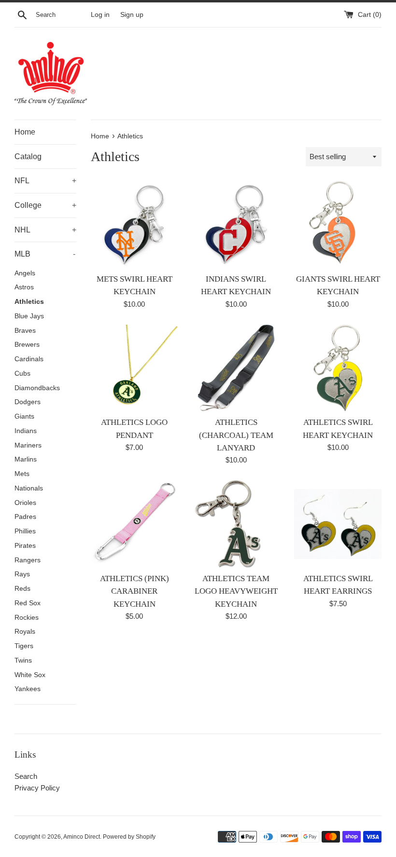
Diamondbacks (37, 388)
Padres (25, 516)
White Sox (29, 675)
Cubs (22, 373)
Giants (24, 416)
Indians (25, 431)
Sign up (131, 14)
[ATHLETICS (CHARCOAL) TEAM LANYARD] (236, 368)
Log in (100, 14)
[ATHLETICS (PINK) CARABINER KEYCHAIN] (134, 524)
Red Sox (27, 603)
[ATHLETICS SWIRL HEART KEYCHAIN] (338, 368)
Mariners (28, 445)
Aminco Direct (81, 836)
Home (24, 132)
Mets (21, 473)
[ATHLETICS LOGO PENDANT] (134, 368)
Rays (22, 574)
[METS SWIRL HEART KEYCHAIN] (134, 224)
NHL (45, 230)
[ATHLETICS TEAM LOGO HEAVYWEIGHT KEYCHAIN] (236, 524)
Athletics (29, 301)
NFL (45, 181)
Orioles (25, 502)
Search (25, 776)
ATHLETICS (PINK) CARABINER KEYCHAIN (134, 591)
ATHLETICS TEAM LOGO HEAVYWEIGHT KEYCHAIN (236, 591)
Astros (24, 287)
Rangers (27, 560)
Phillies (25, 531)
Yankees (27, 689)
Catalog (28, 156)
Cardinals (28, 359)
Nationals (28, 488)
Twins (23, 660)
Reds (22, 588)
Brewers (27, 344)
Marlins (25, 459)
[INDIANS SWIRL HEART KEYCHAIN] (236, 224)
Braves (25, 330)
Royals (24, 631)
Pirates (25, 545)
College (45, 205)
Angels (24, 273)
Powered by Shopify (129, 836)
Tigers (23, 646)
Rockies (26, 617)
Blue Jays (29, 316)
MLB (44, 254)
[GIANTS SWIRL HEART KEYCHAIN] (338, 224)
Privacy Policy (37, 788)
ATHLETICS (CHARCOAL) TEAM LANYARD (236, 435)
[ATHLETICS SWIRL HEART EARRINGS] (338, 524)
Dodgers (27, 402)
